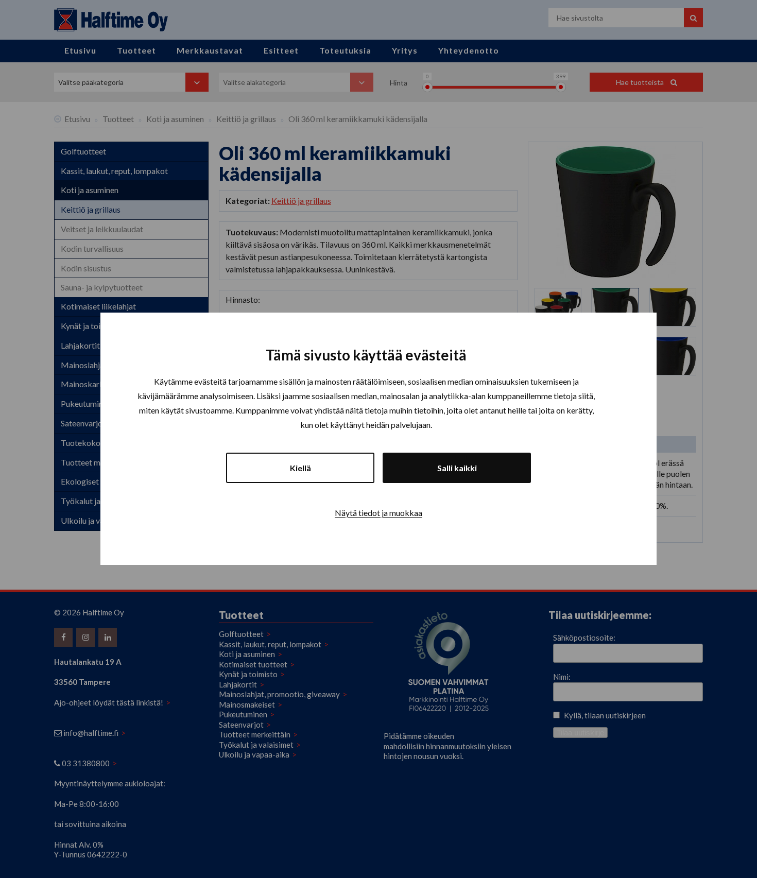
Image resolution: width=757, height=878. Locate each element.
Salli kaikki (457, 468)
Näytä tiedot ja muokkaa (378, 513)
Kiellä (300, 468)
